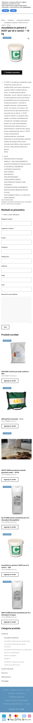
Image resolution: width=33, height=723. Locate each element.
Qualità (27, 704)
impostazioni (27, 7)
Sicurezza (4, 673)
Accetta (5, 10)
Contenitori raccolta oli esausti (14, 662)
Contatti (6, 690)
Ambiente (4, 634)
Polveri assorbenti (10, 656)
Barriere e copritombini (11, 653)
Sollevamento (6, 677)
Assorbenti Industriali (11, 638)
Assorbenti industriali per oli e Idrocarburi (18, 650)
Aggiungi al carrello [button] (10, 381)
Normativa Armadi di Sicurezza (13, 704)
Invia (5, 327)
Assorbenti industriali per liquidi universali (14, 645)
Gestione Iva (21, 693)
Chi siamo (11, 693)
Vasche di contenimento (12, 665)
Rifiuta (13, 10)
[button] (28, 38)
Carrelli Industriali (7, 669)
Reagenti (7, 659)
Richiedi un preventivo (13, 72)
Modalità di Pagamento (16, 697)
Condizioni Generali (16, 690)
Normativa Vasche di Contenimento (16, 700)
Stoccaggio (5, 681)
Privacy (27, 690)
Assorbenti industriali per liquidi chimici (17, 641)
